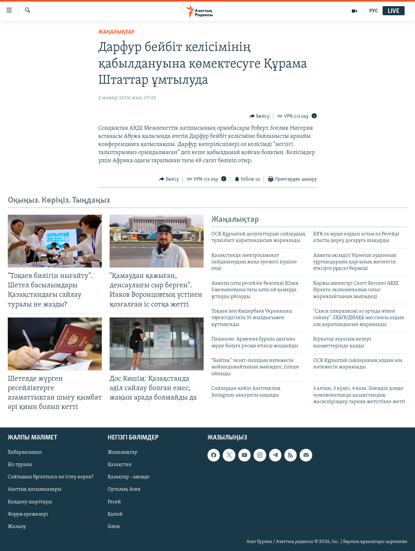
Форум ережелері (28, 514)
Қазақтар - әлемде (128, 477)
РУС (373, 11)
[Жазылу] (306, 455)
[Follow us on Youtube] (244, 455)
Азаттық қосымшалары (34, 489)
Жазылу (17, 526)
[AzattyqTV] (354, 11)
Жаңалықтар (122, 452)
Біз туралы (20, 465)
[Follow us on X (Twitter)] (229, 455)
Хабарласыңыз (25, 452)
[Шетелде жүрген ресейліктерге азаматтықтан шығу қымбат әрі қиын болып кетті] (55, 343)
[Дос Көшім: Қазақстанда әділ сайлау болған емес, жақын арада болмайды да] (157, 343)
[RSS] (290, 455)
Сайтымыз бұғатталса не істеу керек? (50, 477)
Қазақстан (120, 465)
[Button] (260, 116)
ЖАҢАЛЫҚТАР (116, 32)
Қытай (115, 514)
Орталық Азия (124, 489)
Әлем (114, 526)
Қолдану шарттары (30, 502)
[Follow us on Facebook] (214, 455)
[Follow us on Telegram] (275, 455)
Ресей (114, 502)
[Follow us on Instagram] (260, 455)
